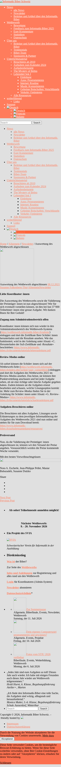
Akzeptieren (7, 739)
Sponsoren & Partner (25, 55)
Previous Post (7, 500)
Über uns (12, 40)
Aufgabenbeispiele (24, 68)
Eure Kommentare (23, 31)
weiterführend (14, 98)
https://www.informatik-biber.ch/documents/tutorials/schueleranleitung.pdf (26, 399)
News (10, 7)
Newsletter (19, 13)
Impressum (12, 723)
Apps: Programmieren (32, 80)
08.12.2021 (54, 284)
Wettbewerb (13, 22)
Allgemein (14, 243)
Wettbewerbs (29, 567)
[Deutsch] (12, 107)
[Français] (19, 113)
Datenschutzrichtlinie (19, 593)
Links (17, 101)
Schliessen (5, 762)
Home (3, 243)
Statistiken (19, 34)
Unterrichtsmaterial (17, 58)
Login (10, 581)
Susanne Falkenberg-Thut (14, 287)
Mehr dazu (48, 735)
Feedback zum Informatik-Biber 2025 (34, 28)
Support (11, 104)
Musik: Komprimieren (32, 86)
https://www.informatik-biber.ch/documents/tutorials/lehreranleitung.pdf (25, 349)
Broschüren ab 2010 (24, 61)
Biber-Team (20, 52)
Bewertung (19, 25)
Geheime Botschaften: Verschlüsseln (39, 89)
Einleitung (25, 77)
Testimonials (20, 49)
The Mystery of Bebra (25, 71)
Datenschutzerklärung (18, 726)
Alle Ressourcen (22, 95)
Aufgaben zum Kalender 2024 (30, 65)
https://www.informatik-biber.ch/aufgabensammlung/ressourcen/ (21, 427)
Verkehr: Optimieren (31, 92)
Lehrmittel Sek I (22, 74)
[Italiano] (19, 116)
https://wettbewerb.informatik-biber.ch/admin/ (25, 332)
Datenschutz (20, 37)
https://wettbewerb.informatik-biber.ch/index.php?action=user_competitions (26, 368)
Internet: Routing (29, 83)
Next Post (5, 497)
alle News (19, 10)
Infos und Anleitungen (19, 573)
